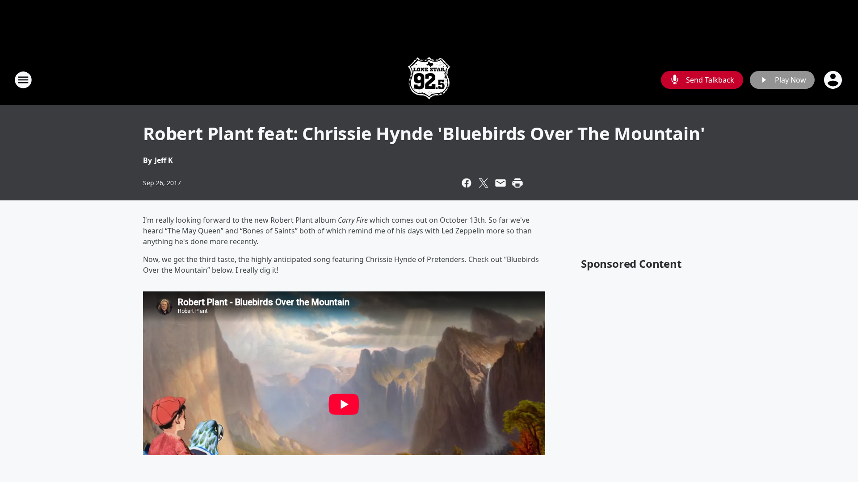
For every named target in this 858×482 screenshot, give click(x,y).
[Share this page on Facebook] (466, 183)
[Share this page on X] (483, 183)
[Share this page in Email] (500, 183)
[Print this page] (517, 183)
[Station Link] (429, 79)
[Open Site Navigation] (23, 80)
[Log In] (834, 80)
